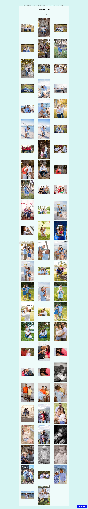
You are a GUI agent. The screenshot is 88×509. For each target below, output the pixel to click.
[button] (29, 5)
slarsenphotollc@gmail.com (26, 241)
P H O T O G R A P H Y (44, 11)
